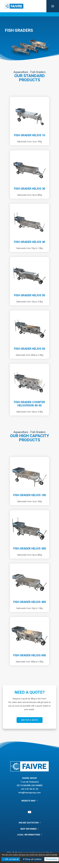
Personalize (51, 859)
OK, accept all (12, 859)
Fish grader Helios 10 (29, 135)
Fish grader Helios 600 (29, 655)
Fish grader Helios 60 (29, 348)
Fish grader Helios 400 (29, 602)
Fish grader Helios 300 (29, 548)
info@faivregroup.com (29, 792)
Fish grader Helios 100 (29, 495)
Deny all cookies (33, 859)
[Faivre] (14, 6)
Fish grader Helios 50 (29, 295)
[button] (52, 6)
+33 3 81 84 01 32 (29, 789)
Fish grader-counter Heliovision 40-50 (29, 403)
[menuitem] (29, 14)
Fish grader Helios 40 (29, 242)
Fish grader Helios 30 (29, 188)
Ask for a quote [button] (29, 720)
